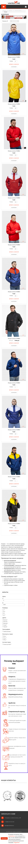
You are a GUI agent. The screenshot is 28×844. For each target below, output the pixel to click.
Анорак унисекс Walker (14, 57)
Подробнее (16, 842)
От (2, 598)
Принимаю (4, 838)
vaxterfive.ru (11, 836)
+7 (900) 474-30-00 (9, 821)
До (2, 602)
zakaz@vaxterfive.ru (9, 825)
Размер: (11, 61)
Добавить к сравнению (14, 64)
